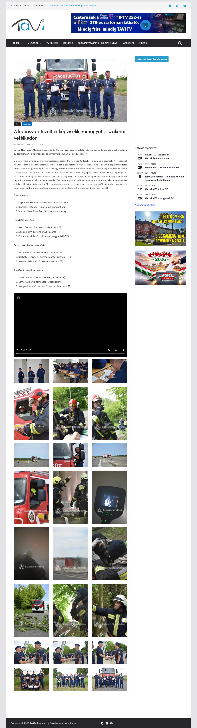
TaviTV (42, 144)
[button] (21, 43)
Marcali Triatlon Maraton (157, 158)
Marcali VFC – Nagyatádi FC (159, 198)
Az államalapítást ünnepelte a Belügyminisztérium (71, 6)
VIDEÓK (143, 43)
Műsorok (33, 43)
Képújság (68, 43)
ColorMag (55, 723)
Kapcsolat (128, 43)
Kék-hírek (27, 124)
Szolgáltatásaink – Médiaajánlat (97, 43)
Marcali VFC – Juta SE (156, 189)
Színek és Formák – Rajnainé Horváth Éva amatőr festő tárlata (164, 178)
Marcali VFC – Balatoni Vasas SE (162, 167)
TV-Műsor (52, 43)
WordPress (70, 723)
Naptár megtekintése (145, 204)
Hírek (16, 43)
